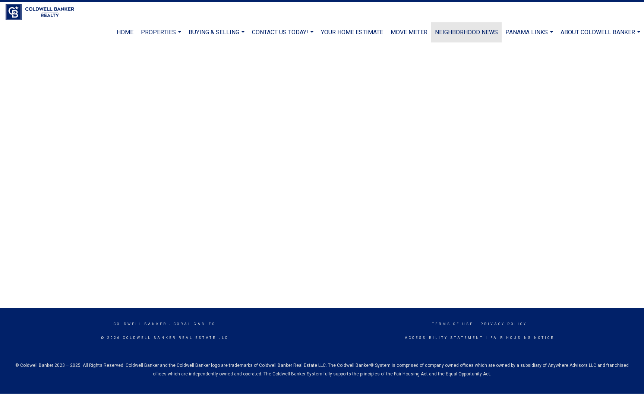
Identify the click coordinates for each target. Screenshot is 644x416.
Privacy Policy (503, 324)
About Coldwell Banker (601, 35)
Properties (162, 35)
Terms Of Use (452, 324)
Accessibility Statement (444, 338)
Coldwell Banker (140, 324)
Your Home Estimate (352, 32)
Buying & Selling (217, 35)
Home (125, 32)
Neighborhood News (466, 32)
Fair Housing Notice (522, 338)
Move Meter (409, 32)
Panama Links (530, 35)
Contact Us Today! (283, 35)
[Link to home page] (44, 12)
